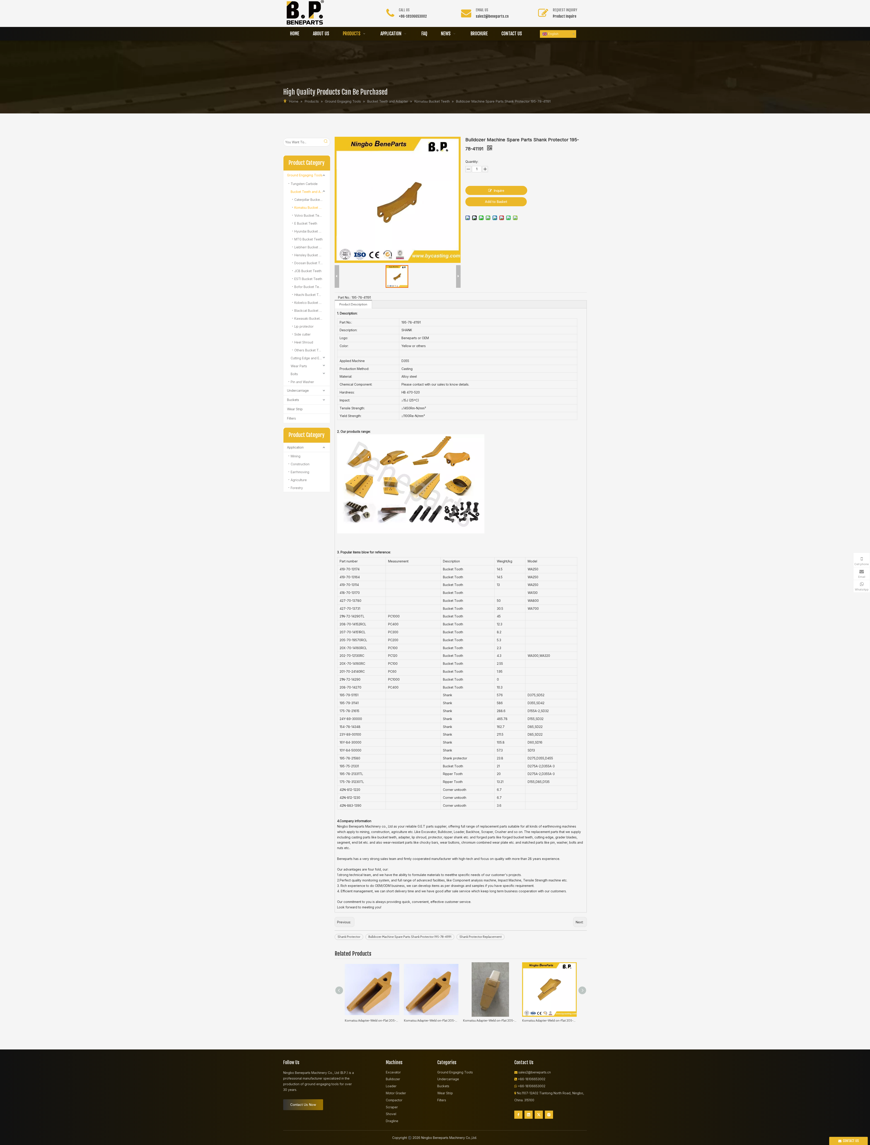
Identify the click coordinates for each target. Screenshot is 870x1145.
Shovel (391, 1114)
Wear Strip (295, 409)
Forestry (297, 488)
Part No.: (344, 297)
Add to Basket (496, 201)
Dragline (392, 1121)
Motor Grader (396, 1093)
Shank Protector (349, 937)
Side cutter (302, 334)
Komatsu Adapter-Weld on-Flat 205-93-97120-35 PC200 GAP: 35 (372, 1020)
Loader (391, 1086)
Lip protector (304, 326)
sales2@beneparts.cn (492, 16)
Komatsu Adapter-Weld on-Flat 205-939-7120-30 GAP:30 (549, 1020)
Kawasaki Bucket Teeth (311, 318)
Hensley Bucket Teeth (311, 255)
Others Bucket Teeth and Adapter (312, 350)
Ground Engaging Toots (455, 1072)
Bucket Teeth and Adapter (310, 192)
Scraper (392, 1107)
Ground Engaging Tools (304, 175)
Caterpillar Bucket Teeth (312, 200)
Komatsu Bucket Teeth (311, 207)
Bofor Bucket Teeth (309, 287)
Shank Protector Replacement (480, 937)
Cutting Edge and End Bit (309, 358)
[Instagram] (549, 1115)
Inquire (499, 190)
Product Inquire (564, 16)
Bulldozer (393, 1079)
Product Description (353, 304)
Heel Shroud (303, 342)
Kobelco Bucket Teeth (311, 303)
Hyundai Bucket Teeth (311, 231)
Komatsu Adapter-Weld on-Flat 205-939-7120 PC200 (490, 1020)
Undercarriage (298, 390)
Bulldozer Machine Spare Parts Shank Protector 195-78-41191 (409, 937)
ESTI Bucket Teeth (308, 279)
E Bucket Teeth (305, 223)
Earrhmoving (300, 472)
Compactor (394, 1100)
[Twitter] (539, 1115)
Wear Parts (299, 366)
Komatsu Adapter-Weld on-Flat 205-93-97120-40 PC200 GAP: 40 (431, 1020)
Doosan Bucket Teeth (310, 263)
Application (295, 447)
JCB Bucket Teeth (307, 271)
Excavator (393, 1072)
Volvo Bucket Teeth (309, 215)
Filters (291, 418)
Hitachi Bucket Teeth (309, 295)
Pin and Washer (302, 382)
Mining (295, 456)
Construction (300, 464)
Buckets (293, 400)
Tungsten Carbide (304, 184)
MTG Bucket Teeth (308, 239)
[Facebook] (518, 1115)
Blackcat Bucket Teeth (311, 310)
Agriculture (299, 480)
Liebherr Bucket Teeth (311, 247)
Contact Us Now (303, 1104)
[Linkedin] (528, 1115)
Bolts (294, 374)
